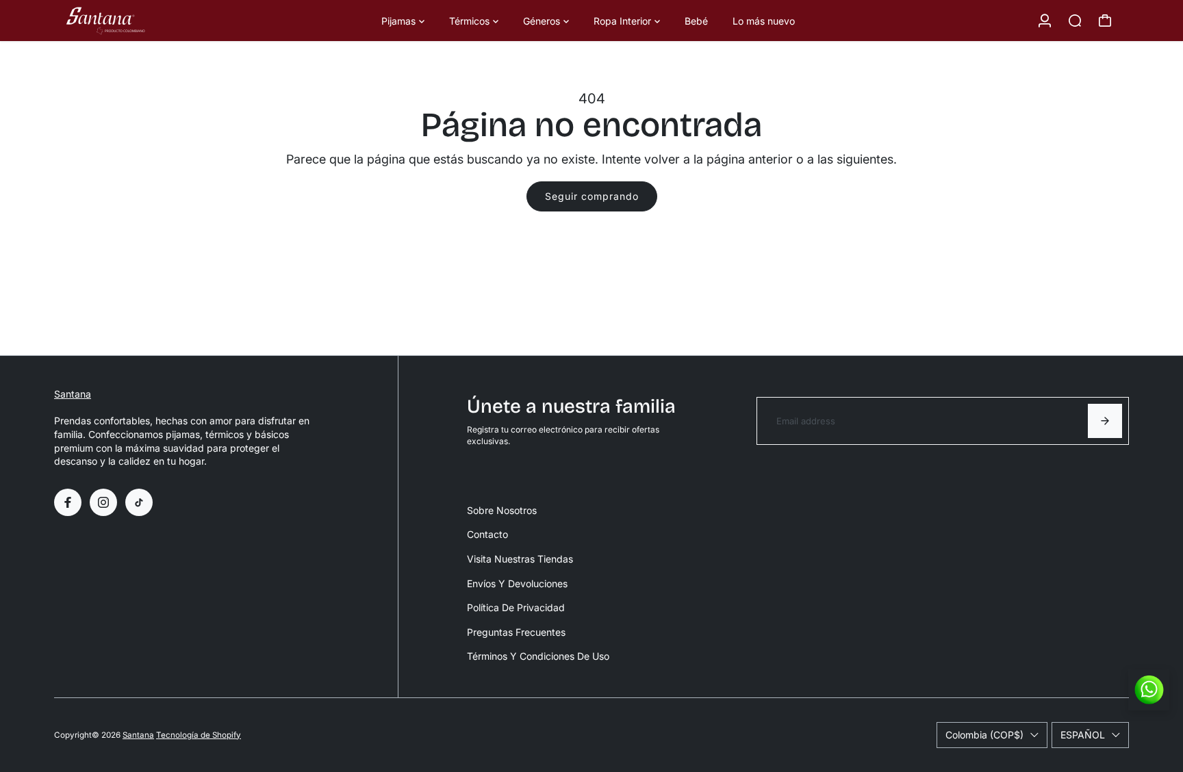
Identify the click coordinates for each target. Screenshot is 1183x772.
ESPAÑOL (1082, 735)
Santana (72, 394)
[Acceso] (1044, 20)
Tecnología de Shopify (198, 735)
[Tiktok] (139, 502)
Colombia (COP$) (984, 735)
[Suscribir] (1105, 421)
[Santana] (150, 20)
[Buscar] (1075, 20)
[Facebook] (67, 502)
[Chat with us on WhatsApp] (1148, 689)
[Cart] (1105, 20)
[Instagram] (103, 502)
